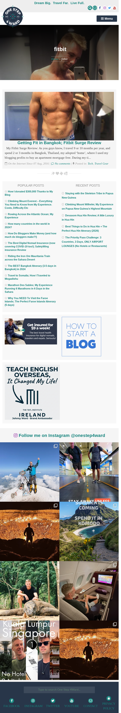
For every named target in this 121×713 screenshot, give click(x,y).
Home (55, 59)
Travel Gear (101, 163)
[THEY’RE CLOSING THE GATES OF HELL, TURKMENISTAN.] (89, 650)
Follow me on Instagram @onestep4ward (61, 435)
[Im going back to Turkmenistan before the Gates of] (29, 531)
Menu (108, 18)
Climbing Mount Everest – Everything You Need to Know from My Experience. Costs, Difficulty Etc (28, 204)
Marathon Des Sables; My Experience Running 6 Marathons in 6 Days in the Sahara (28, 288)
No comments (62, 163)
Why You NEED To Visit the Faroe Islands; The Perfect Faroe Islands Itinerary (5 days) (30, 301)
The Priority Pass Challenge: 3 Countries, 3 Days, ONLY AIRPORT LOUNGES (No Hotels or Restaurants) (84, 241)
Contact (91, 706)
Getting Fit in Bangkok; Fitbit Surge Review (59, 142)
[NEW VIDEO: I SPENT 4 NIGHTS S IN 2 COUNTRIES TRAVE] (89, 472)
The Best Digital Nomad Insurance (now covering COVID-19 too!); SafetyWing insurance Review (30, 246)
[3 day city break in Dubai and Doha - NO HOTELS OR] (29, 650)
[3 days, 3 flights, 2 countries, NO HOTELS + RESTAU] (89, 591)
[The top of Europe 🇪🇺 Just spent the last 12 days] (29, 472)
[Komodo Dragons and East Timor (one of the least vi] (29, 591)
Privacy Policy (108, 706)
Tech (90, 163)
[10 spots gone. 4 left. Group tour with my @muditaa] (89, 531)
